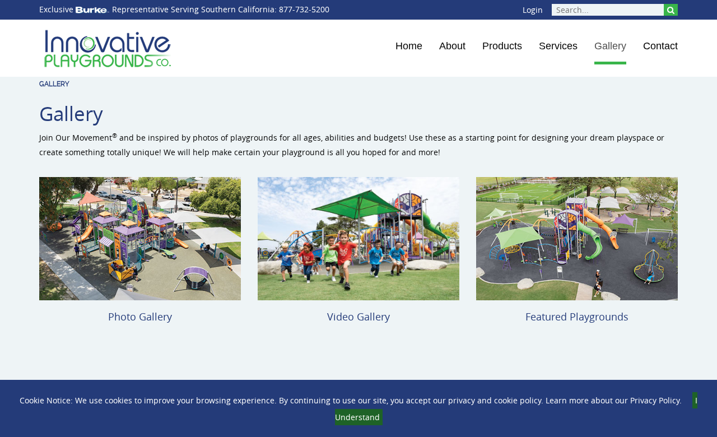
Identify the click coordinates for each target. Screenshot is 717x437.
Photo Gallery (140, 316)
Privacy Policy (654, 400)
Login (533, 9)
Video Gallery (358, 316)
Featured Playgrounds (576, 316)
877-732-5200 (304, 9)
